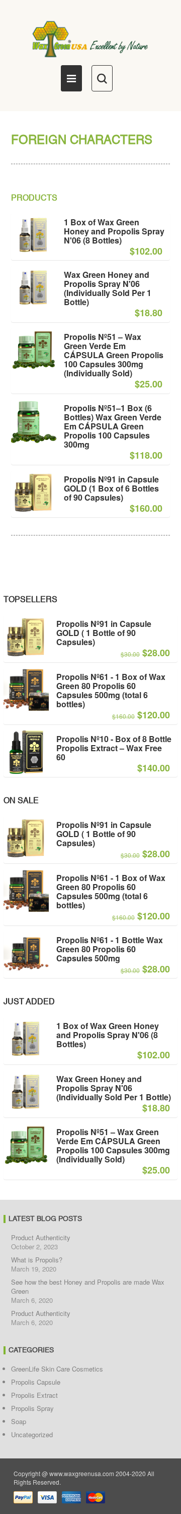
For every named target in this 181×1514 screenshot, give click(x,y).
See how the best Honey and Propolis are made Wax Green (87, 1286)
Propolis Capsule (35, 1382)
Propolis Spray (32, 1408)
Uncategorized (32, 1434)
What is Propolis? (36, 1259)
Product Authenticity (40, 1237)
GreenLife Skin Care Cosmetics (57, 1369)
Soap (18, 1421)
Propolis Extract (34, 1395)
